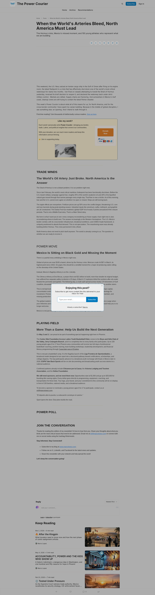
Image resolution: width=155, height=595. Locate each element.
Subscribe (92, 299)
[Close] (102, 286)
